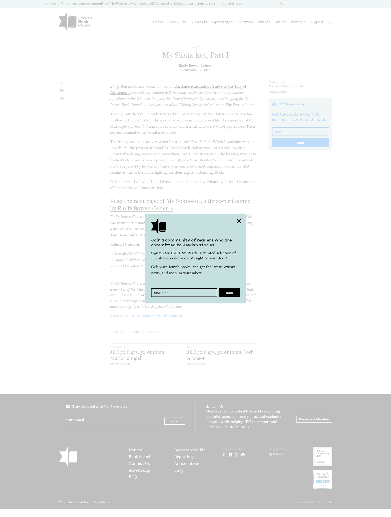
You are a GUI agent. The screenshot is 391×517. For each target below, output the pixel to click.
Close (239, 221)
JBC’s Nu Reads (184, 253)
